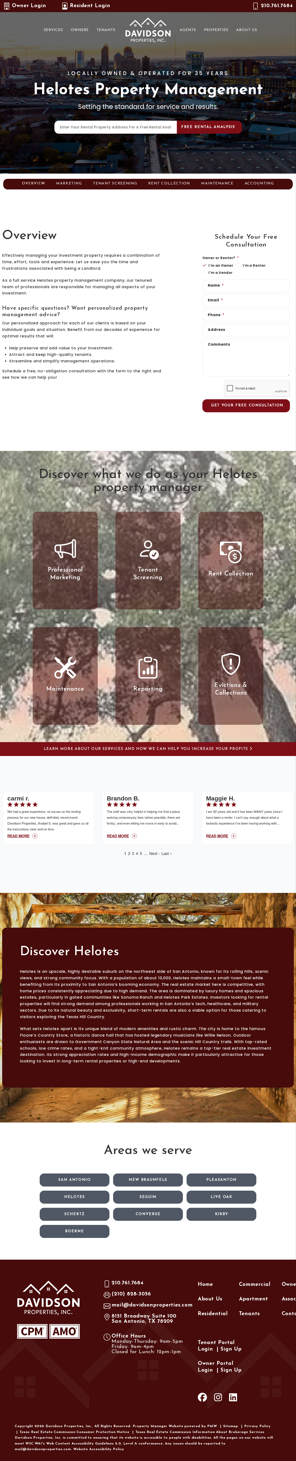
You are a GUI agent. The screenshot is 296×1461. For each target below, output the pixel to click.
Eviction (133, 197)
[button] (202, 1398)
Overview (33, 183)
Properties (216, 30)
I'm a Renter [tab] (254, 265)
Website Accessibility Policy (98, 1449)
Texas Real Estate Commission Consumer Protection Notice (74, 1432)
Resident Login (90, 5)
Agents (188, 30)
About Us (246, 30)
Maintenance (217, 183)
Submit (209, 127)
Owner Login (29, 5)
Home (205, 1284)
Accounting (259, 183)
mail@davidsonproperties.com (152, 1305)
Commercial (254, 1284)
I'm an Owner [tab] (220, 265)
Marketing (69, 183)
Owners (80, 30)
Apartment (253, 1299)
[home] (148, 29)
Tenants (106, 30)
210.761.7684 (277, 5)
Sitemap (230, 1426)
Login (205, 1349)
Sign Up (231, 1349)
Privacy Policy (257, 1426)
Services (53, 30)
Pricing (164, 197)
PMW (212, 1426)
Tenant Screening (115, 183)
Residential (213, 1313)
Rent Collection (169, 183)
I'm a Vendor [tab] (220, 272)
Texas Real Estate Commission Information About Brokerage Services (200, 1432)
